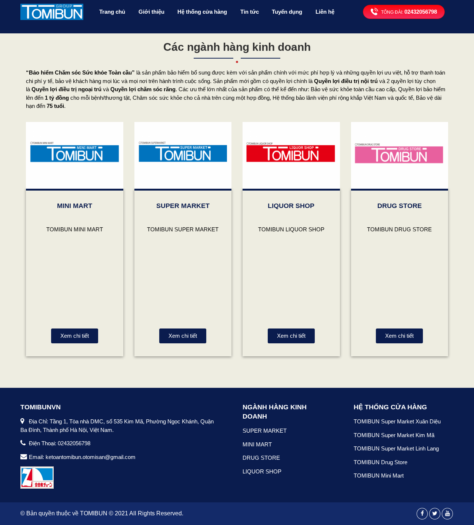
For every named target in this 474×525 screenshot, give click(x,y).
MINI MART (74, 205)
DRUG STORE (399, 205)
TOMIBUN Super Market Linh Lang (396, 448)
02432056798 (420, 12)
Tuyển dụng (287, 12)
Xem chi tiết (74, 336)
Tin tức (249, 12)
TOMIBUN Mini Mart (379, 475)
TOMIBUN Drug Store (380, 462)
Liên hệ (325, 12)
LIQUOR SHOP (291, 205)
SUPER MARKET (183, 205)
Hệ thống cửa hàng (202, 12)
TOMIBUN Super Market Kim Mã (394, 435)
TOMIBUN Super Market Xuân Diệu (397, 421)
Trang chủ (112, 12)
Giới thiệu (151, 12)
